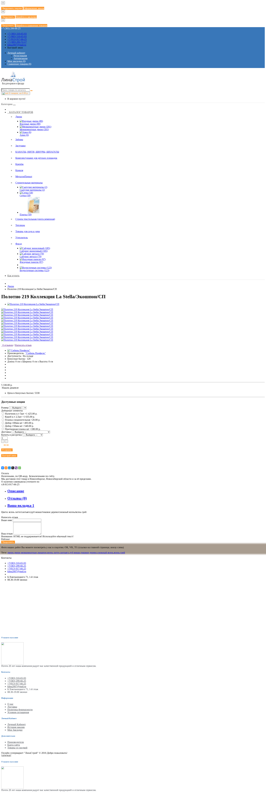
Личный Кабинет (16, 724)
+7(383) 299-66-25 (16, 566)
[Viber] (16, 467)
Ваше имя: (6, 520)
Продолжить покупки (12, 8)
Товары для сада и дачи (27, 231)
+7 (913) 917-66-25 (17, 39)
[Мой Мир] (9, 467)
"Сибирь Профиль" (35, 353)
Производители (15, 742)
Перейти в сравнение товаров (31, 25)
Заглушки (20, 145)
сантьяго (64, 552)
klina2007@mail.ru (16, 44)
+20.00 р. (22, 420)
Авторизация (20, 58)
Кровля (19, 170)
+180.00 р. (22, 429)
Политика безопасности (20, 709)
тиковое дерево (89, 552)
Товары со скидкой (17, 747)
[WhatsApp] (19, 467)
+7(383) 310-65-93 (16, 563)
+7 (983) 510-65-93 (17, 36)
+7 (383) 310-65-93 (17, 33)
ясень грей (119, 552)
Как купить (13, 275)
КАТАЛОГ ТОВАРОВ (20, 112)
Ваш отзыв (7, 533)
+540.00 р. (19, 426)
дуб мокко (74, 552)
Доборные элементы (12, 410)
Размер (4, 407)
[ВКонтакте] (2, 467)
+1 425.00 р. (21, 413)
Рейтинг (5, 539)
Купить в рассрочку (11, 434)
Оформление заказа (34, 8)
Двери (18, 116)
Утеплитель (21, 237)
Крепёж (19, 164)
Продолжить (8, 17)
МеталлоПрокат (23, 176)
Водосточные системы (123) (34, 270)
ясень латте (53, 552)
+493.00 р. (19, 423)
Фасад (18, 243)
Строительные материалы (29, 182)
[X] (12, 467)
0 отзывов (7, 345)
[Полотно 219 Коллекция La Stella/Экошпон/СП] (33, 304)
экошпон (42, 552)
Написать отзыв (23, 345)
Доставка (6, 432)
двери (10, 552)
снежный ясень (105, 552)
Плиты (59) (26, 214)
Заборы (19, 139)
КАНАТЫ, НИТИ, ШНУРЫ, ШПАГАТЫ (37, 152)
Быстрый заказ (9, 455)
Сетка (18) (25, 195)
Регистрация (20, 55)
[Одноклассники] (6, 467)
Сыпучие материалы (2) (32, 190)
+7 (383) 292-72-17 (17, 42)
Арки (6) (24, 135)
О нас (10, 704)
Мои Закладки (14, 730)
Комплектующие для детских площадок (36, 158)
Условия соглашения (18, 712)
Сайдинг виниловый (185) (34, 251)
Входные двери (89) (30, 124)
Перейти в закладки (26, 17)
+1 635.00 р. (20, 416)
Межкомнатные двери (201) (34, 129)
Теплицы (20, 225)
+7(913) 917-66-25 (16, 568)
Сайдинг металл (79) (30, 256)
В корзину (7, 450)
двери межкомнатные (25, 552)
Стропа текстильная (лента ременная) (35, 219)
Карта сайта (13, 745)
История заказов (16, 727)
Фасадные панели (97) (31, 262)
